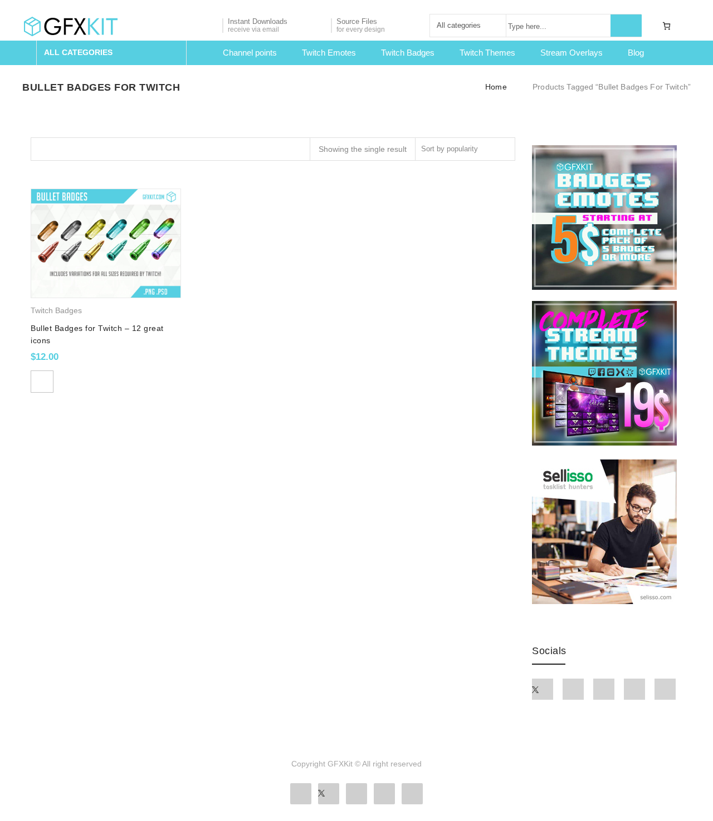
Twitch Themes (487, 52)
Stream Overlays (571, 52)
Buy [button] (42, 381)
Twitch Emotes (329, 52)
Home (496, 86)
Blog (636, 52)
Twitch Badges (407, 52)
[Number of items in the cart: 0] (666, 25)
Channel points (250, 52)
